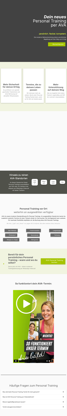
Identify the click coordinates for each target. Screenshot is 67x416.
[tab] (33, 391)
